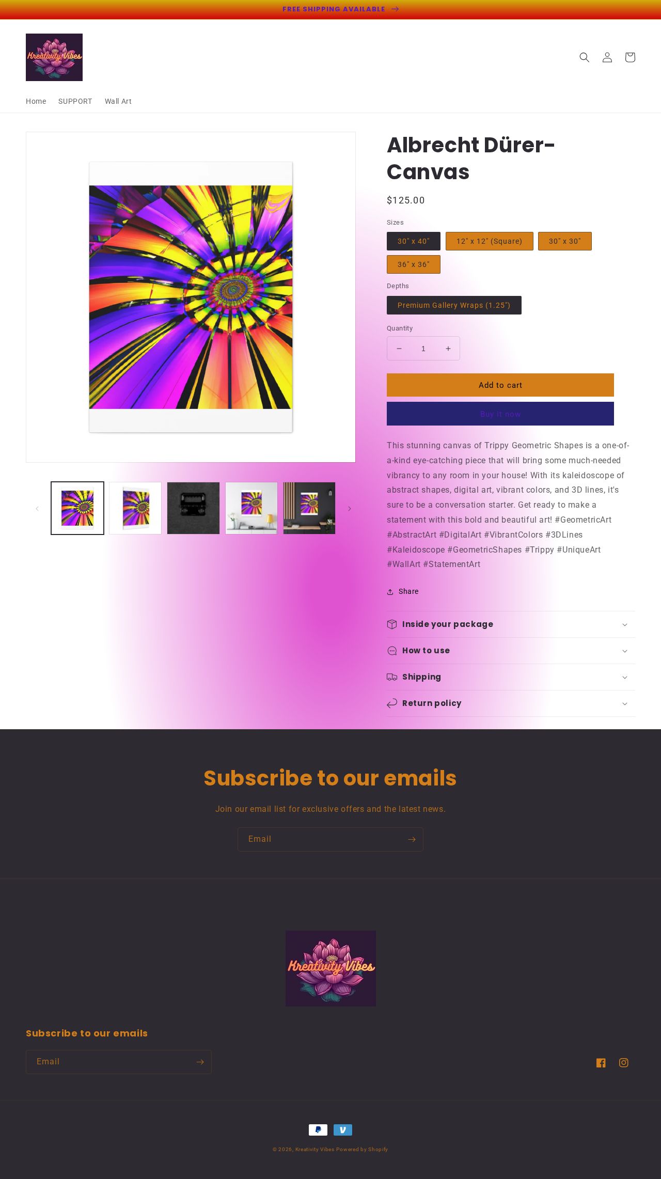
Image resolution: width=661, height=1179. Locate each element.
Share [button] (409, 591)
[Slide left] (37, 508)
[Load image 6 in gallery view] (193, 508)
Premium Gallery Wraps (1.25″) (454, 305)
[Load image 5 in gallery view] (135, 508)
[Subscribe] (411, 839)
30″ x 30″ (565, 241)
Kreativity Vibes (315, 1149)
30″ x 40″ (414, 241)
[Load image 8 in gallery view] (309, 508)
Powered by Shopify (362, 1149)
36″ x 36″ (414, 264)
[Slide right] (349, 508)
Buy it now (500, 414)
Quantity (400, 328)
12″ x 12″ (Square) (490, 241)
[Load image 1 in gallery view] (77, 508)
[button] (584, 57)
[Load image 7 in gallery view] (251, 508)
